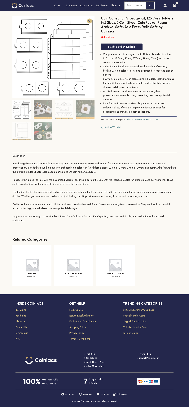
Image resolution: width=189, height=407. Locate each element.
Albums (130, 119)
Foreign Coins (130, 333)
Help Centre (76, 310)
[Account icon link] (165, 5)
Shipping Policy (77, 327)
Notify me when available (121, 47)
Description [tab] (18, 156)
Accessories (86, 5)
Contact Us (21, 327)
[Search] (150, 5)
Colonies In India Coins (135, 327)
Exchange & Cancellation (82, 321)
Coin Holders (139, 119)
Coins (57, 5)
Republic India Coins (134, 315)
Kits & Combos (152, 119)
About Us (115, 5)
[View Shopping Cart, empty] (175, 5)
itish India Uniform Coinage (139, 310)
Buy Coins (20, 310)
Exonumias (71, 5)
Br (124, 310)
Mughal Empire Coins (134, 321)
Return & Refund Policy (81, 315)
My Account (21, 333)
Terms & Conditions (79, 339)
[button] (61, 5)
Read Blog (20, 315)
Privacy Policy (76, 333)
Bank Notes (102, 5)
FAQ (17, 339)
